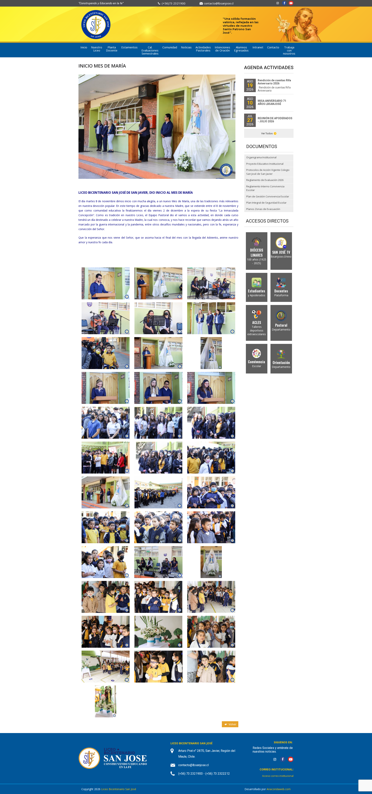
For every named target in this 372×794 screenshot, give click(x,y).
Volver (232, 724)
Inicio (83, 47)
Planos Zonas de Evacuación (263, 209)
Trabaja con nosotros (289, 50)
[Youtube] (291, 3)
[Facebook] (284, 3)
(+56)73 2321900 (173, 3)
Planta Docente (111, 48)
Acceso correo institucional (278, 776)
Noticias (186, 47)
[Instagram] (277, 3)
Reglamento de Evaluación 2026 (264, 180)
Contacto (273, 47)
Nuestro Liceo (96, 48)
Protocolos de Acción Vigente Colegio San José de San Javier (267, 172)
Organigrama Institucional (261, 157)
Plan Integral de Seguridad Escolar (266, 202)
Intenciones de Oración (222, 48)
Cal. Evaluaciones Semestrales (149, 50)
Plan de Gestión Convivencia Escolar (267, 196)
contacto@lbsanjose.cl (218, 3)
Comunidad (169, 47)
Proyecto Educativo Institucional (264, 163)
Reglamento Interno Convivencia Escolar (265, 188)
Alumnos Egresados (241, 48)
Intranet (257, 47)
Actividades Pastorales (203, 48)
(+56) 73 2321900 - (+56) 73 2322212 (204, 773)
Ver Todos (267, 133)
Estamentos (129, 47)
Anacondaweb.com (279, 789)
